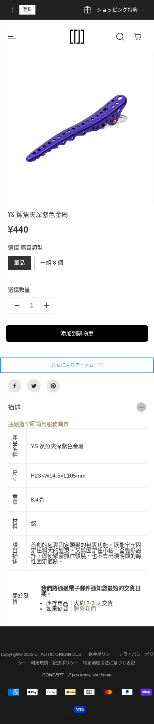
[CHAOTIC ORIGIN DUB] (77, 36)
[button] (12, 37)
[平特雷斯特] (53, 386)
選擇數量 (19, 290)
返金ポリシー (101, 654)
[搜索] (120, 36)
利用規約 (39, 663)
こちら (115, 9)
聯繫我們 (85, 608)
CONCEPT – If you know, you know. (77, 674)
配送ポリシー (66, 663)
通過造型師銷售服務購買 (38, 424)
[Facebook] (14, 386)
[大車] (137, 36)
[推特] (34, 386)
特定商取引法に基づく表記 (109, 663)
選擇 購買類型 (25, 247)
